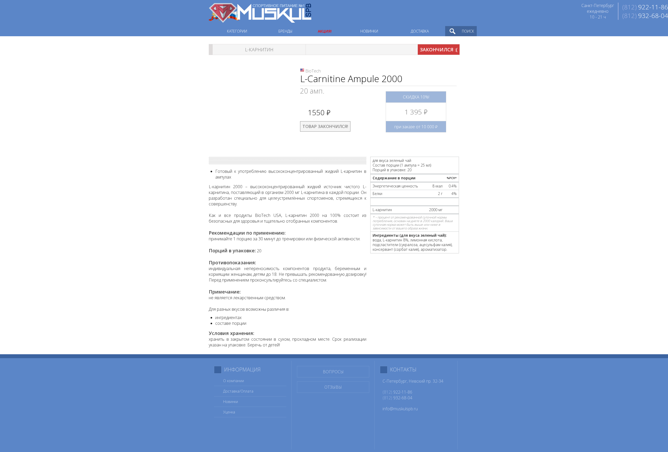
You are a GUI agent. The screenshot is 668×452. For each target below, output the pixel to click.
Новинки (230, 401)
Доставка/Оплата (238, 391)
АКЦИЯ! (325, 31)
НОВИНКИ (369, 31)
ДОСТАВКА (420, 31)
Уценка (229, 412)
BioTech (313, 71)
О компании (233, 380)
